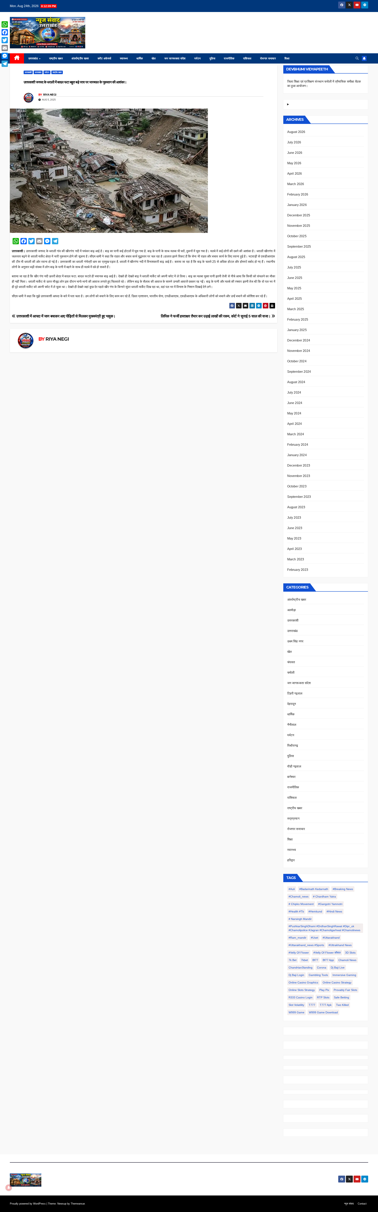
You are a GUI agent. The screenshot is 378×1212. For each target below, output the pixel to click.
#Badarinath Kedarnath (313, 889)
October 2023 (297, 486)
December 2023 (298, 465)
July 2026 (294, 142)
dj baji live (338, 967)
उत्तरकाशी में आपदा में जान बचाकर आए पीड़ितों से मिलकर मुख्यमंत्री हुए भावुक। (66, 316)
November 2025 (298, 225)
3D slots (350, 952)
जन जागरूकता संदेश (175, 58)
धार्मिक (139, 58)
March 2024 (295, 434)
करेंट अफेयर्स (104, 58)
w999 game (296, 1012)
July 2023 (294, 517)
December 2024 (298, 340)
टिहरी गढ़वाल (295, 693)
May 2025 (294, 288)
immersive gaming (344, 975)
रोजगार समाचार (268, 58)
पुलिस (212, 58)
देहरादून (291, 704)
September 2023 (299, 496)
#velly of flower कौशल (327, 952)
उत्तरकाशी (28, 72)
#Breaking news (343, 889)
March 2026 (295, 184)
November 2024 (298, 350)
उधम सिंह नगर (295, 641)
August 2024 (296, 382)
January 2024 (297, 455)
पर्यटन (197, 58)
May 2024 (294, 413)
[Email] (5, 48)
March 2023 (295, 559)
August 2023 (296, 507)
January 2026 (297, 205)
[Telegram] (5, 64)
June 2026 (294, 152)
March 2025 (295, 309)
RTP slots (323, 997)
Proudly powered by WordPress (28, 1203)
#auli (292, 889)
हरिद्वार (291, 860)
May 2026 (294, 163)
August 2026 (296, 132)
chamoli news (347, 960)
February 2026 (297, 194)
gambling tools (318, 975)
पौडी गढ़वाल (294, 766)
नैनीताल (291, 724)
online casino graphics (303, 982)
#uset (314, 937)
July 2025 (294, 267)
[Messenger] (5, 56)
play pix (324, 990)
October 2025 (297, 236)
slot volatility (296, 1004)
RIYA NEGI (49, 94)
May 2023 (294, 538)
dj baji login (296, 975)
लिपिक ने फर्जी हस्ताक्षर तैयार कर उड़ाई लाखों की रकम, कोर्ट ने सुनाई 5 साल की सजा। (216, 316)
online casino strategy (337, 982)
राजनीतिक (229, 58)
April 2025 (294, 298)
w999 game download (323, 1012)
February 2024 (297, 444)
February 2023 (297, 569)
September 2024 (299, 371)
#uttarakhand (331, 937)
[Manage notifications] (9, 1187)
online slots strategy (302, 990)
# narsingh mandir (300, 919)
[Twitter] (5, 40)
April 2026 (294, 173)
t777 (312, 1004)
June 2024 (294, 403)
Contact (362, 1203)
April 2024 (294, 423)
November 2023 (298, 476)
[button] (357, 58)
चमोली (291, 672)
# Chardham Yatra (324, 896)
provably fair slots (345, 990)
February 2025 (297, 319)
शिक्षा (286, 58)
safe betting (341, 997)
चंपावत (291, 662)
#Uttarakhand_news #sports (306, 945)
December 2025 (298, 215)
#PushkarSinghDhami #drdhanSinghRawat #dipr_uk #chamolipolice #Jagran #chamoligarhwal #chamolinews (324, 928)
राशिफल (247, 58)
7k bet (292, 960)
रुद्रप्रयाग (293, 818)
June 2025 (294, 277)
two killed (342, 1004)
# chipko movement (301, 904)
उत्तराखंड (33, 58)
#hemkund (315, 911)
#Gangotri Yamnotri (330, 904)
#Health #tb (296, 911)
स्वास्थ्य (124, 58)
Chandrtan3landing (300, 967)
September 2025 (299, 246)
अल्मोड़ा (291, 610)
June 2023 (294, 528)
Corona (321, 967)
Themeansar (78, 1203)
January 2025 (297, 330)
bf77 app (328, 960)
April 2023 (294, 549)
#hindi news (334, 911)
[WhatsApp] (5, 24)
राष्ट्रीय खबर (56, 58)
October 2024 (297, 361)
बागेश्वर (291, 776)
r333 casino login (300, 997)
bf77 (315, 960)
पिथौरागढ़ (292, 745)
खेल (154, 58)
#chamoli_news (299, 896)
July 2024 (294, 392)
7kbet (304, 960)
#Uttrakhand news (340, 945)
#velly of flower (299, 952)
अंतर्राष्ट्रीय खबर (80, 58)
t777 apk (326, 1004)
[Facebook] (5, 32)
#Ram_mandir (297, 937)
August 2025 (296, 257)
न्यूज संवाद (349, 1203)
